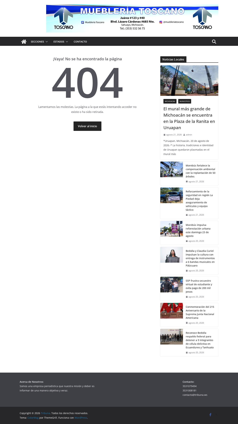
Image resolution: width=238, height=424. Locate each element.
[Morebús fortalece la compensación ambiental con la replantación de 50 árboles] (171, 174)
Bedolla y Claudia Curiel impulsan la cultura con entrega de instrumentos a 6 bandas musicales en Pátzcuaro (200, 258)
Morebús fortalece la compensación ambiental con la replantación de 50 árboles (200, 171)
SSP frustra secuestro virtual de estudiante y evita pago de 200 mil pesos (199, 286)
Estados (58, 41)
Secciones (37, 41)
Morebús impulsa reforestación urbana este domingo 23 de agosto (198, 230)
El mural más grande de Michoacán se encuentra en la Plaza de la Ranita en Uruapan (189, 118)
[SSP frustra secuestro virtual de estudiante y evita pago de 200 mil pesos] (171, 289)
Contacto (80, 41)
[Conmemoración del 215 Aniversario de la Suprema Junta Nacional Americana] (171, 315)
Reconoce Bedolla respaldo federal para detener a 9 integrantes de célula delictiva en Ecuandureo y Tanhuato (200, 340)
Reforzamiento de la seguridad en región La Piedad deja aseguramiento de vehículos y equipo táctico (199, 200)
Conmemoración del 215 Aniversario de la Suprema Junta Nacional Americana (200, 312)
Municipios (185, 101)
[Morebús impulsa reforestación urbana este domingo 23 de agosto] (171, 233)
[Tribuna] (24, 41)
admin (189, 134)
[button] (46, 41)
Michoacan (170, 101)
